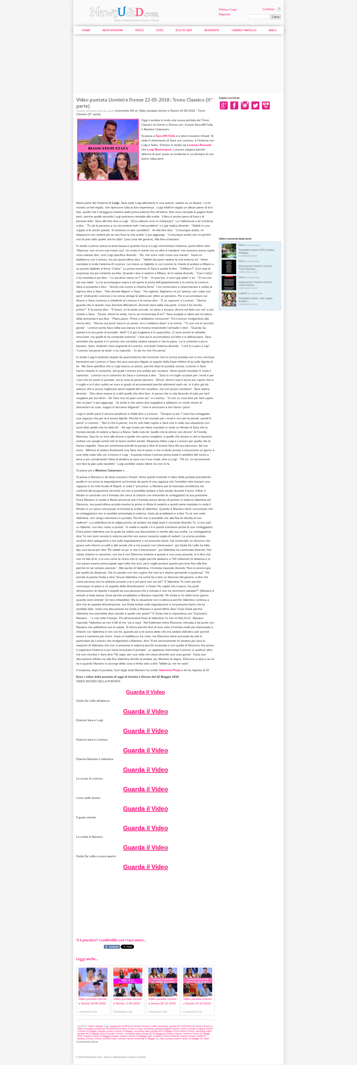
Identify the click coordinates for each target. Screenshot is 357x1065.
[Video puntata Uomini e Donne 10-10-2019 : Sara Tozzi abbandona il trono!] (197, 982)
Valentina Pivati (170, 670)
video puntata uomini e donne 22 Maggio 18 (180, 1038)
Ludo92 (255, 298)
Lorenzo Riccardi (199, 145)
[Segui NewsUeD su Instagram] (245, 105)
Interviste (211, 30)
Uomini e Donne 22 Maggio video (136, 1036)
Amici (273, 30)
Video (139, 30)
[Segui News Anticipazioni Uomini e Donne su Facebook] (234, 105)
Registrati (224, 14)
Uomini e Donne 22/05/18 (166, 1036)
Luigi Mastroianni (159, 149)
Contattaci (268, 9)
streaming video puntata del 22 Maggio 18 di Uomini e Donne (164, 1031)
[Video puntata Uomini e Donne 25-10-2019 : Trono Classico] (162, 982)
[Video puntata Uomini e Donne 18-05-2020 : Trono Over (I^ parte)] (93, 982)
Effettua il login (228, 9)
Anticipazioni (112, 30)
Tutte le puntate (95, 1026)
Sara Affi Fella (165, 135)
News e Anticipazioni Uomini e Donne (136, 20)
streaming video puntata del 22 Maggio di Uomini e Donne (153, 1033)
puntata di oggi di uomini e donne (171, 1028)
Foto (159, 30)
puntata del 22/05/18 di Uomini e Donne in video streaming (139, 1026)
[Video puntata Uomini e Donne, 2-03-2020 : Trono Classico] (127, 982)
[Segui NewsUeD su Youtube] (266, 105)
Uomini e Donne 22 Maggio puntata (100, 1036)
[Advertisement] (178, 64)
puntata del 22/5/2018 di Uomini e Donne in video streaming (124, 1028)
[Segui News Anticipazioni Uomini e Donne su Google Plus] (224, 105)
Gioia (256, 250)
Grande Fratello (244, 30)
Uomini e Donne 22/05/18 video (101, 1038)
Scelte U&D (183, 30)
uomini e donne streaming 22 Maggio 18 (138, 1038)
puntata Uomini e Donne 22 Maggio (115, 1031)
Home (86, 30)
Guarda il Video (145, 692)
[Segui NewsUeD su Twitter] (255, 105)
